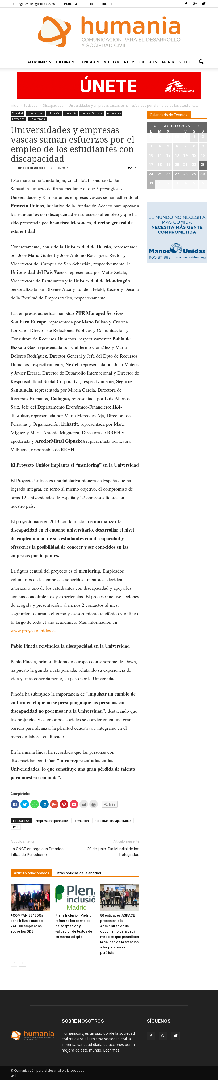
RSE (15, 827)
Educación (54, 113)
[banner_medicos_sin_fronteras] (109, 85)
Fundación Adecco (30, 168)
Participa (88, 4)
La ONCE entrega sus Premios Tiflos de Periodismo (37, 852)
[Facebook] (186, 4)
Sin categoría (37, 119)
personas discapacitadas (113, 821)
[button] (201, 62)
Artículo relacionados (31, 873)
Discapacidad (35, 113)
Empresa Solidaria (92, 113)
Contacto (105, 4)
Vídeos (184, 62)
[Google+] (195, 4)
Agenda (168, 62)
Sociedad (146, 62)
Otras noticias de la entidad (78, 873)
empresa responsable (51, 821)
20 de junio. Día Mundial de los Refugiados (113, 852)
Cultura (63, 62)
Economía (87, 62)
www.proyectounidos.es (33, 630)
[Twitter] (203, 4)
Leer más (111, 1050)
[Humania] (109, 32)
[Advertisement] (177, 301)
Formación (18, 119)
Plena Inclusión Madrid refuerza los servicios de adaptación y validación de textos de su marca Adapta (73, 926)
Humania (70, 4)
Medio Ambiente (117, 62)
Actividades (38, 62)
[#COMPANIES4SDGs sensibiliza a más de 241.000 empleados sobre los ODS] (30, 897)
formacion (81, 821)
